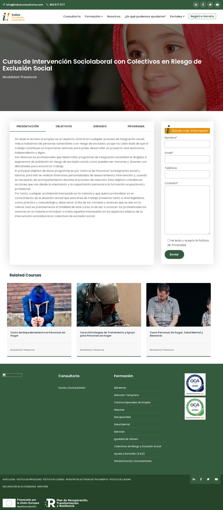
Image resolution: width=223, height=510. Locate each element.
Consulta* (171, 183)
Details (39, 312)
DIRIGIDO (100, 126)
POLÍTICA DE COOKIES (53, 479)
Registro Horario (202, 16)
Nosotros (113, 16)
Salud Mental (122, 424)
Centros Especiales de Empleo (132, 402)
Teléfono (171, 168)
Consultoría (71, 16)
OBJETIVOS (64, 126)
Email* (169, 153)
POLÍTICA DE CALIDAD (120, 479)
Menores (119, 431)
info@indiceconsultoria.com (24, 4)
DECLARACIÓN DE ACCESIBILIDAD (19, 486)
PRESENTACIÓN (28, 126)
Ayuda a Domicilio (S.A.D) (129, 453)
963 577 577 (57, 4)
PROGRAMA (136, 126)
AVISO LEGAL (9, 479)
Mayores (119, 409)
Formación (93, 16)
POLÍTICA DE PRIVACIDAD (29, 479)
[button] (218, 15)
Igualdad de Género (126, 439)
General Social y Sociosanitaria (132, 461)
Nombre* (171, 138)
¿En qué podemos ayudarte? (145, 16)
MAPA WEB (42, 486)
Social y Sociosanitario (71, 388)
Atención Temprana (126, 395)
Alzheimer (120, 388)
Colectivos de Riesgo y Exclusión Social (137, 446)
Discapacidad (122, 417)
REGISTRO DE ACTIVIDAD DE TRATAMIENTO (87, 479)
